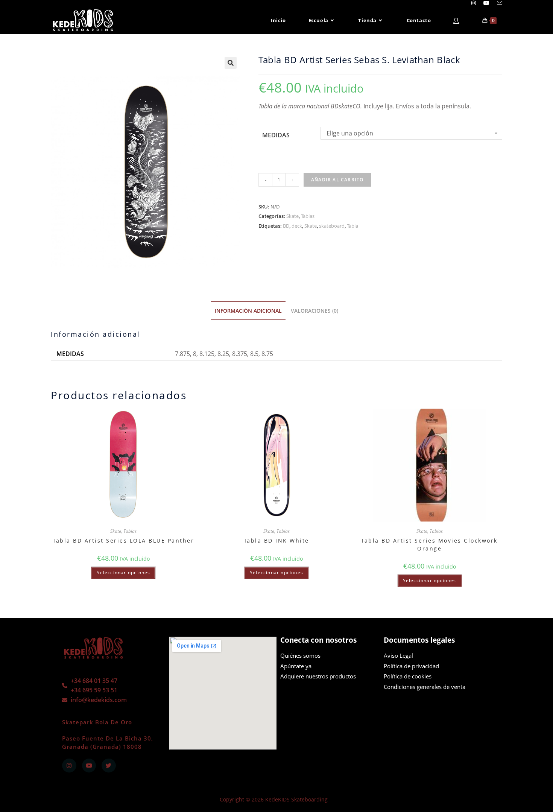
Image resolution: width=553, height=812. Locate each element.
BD (286, 225)
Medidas (276, 135)
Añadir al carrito (337, 179)
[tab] (248, 311)
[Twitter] (109, 766)
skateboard (332, 225)
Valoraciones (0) (314, 310)
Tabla (352, 225)
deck (297, 225)
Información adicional (248, 310)
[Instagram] (69, 766)
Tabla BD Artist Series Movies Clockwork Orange (429, 544)
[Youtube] (89, 766)
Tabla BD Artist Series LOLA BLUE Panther (123, 540)
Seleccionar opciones (123, 572)
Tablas (307, 216)
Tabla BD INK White (276, 540)
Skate (292, 216)
